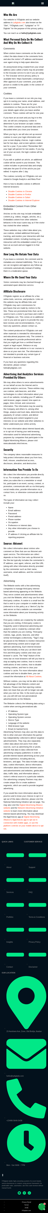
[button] (42, 3)
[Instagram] (24, 1193)
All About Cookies (33, 676)
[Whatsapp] (29, 1193)
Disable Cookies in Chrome (20, 191)
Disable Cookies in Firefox (19, 194)
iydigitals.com (19, 22)
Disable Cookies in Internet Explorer (24, 200)
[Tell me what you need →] (41, 1206)
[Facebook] (19, 1193)
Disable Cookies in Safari (19, 197)
